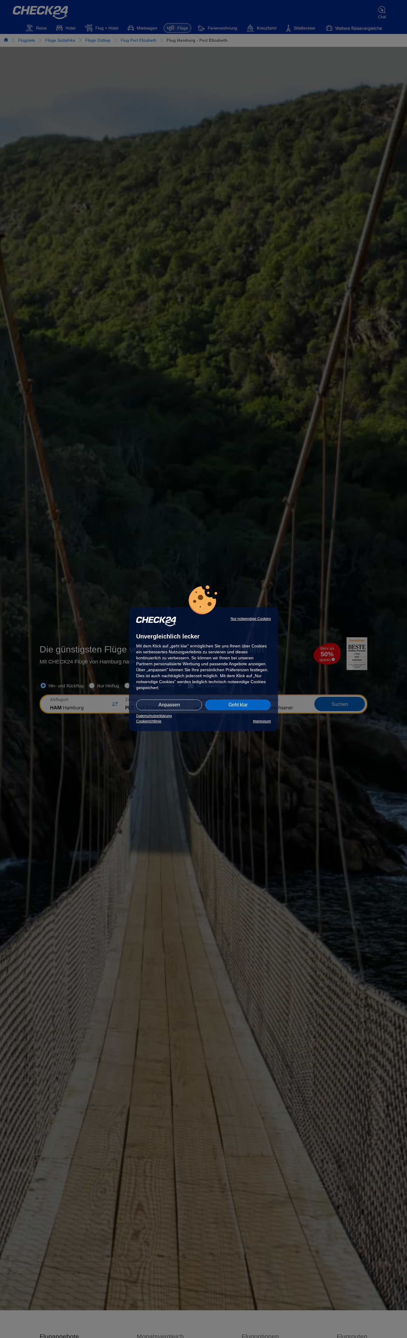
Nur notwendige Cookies (251, 619)
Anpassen (169, 704)
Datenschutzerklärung (154, 716)
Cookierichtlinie (148, 721)
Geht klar (238, 704)
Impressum (262, 721)
